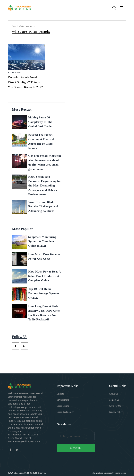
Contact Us (114, 400)
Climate (60, 394)
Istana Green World (21, 473)
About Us (113, 394)
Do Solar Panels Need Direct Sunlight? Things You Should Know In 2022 (25, 82)
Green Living (63, 406)
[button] (121, 8)
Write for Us (115, 406)
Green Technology (65, 412)
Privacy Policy (116, 412)
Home (14, 26)
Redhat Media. (120, 473)
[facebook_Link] (15, 346)
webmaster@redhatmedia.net (24, 441)
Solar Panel (14, 72)
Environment (63, 400)
